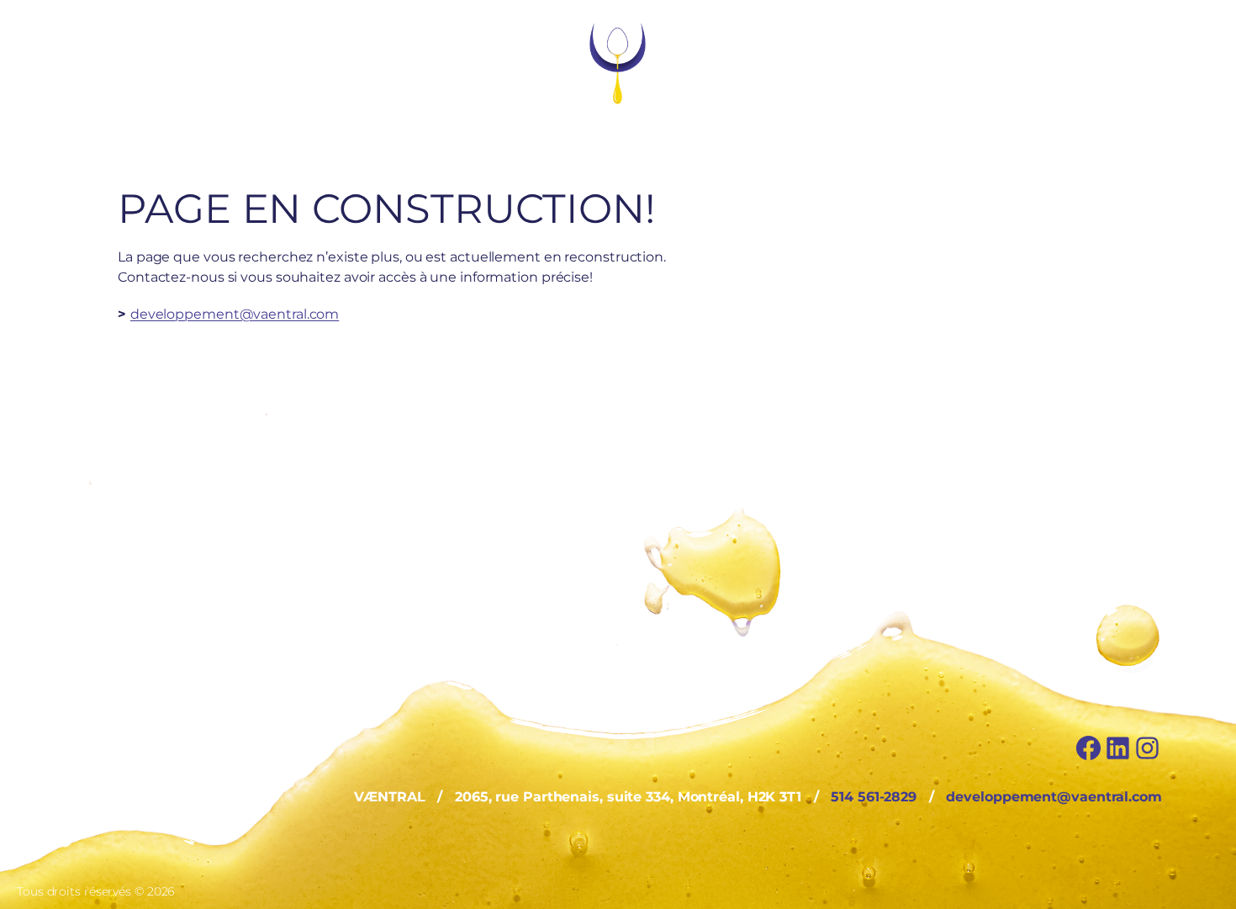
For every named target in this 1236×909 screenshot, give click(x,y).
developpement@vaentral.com (234, 314)
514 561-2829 (873, 797)
